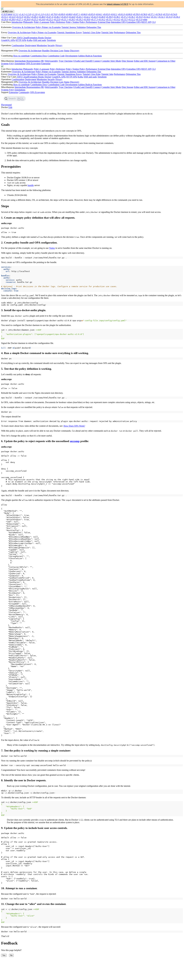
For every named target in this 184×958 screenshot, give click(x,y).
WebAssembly (51, 61)
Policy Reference (57, 22)
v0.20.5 (71, 19)
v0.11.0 (139, 19)
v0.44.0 (71, 17)
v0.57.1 (151, 14)
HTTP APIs (21, 40)
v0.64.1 (98, 14)
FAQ (11, 63)
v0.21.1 (64, 19)
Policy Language (41, 22)
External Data (104, 22)
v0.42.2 (86, 17)
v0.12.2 (131, 19)
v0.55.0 (166, 14)
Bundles (46, 50)
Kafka (29, 40)
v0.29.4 (4, 19)
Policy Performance (88, 22)
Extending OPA (133, 22)
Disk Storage (127, 61)
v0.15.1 (109, 19)
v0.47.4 (49, 17)
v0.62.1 (113, 14)
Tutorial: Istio (107, 32)
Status (66, 50)
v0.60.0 (128, 14)
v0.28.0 (12, 19)
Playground (6, 104)
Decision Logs (56, 50)
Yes (3, 955)
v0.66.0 (83, 14)
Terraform (51, 40)
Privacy (58, 45)
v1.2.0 (34, 14)
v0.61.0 (121, 14)
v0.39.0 (109, 17)
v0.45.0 (64, 17)
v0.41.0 (94, 17)
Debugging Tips (93, 27)
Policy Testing (72, 22)
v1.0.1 (47, 14)
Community (24, 92)
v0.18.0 (86, 19)
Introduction (17, 22)
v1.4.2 (22, 14)
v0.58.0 (143, 14)
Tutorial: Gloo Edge (92, 32)
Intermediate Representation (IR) (29, 61)
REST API (146, 22)
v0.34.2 (146, 17)
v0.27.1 (19, 19)
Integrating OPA (118, 22)
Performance (119, 32)
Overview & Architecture (23, 27)
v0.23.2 (49, 19)
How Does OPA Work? (74, 426)
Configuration (18, 45)
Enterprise (45, 63)
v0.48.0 (42, 17)
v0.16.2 (101, 19)
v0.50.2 (27, 17)
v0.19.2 (79, 19)
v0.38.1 (116, 17)
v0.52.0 (12, 17)
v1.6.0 (6, 14)
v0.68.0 (69, 14)
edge (145, 19)
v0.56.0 (158, 14)
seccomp (75, 441)
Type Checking (66, 61)
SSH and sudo (39, 40)
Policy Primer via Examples (48, 27)
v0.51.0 (19, 17)
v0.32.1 (161, 17)
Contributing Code (56, 56)
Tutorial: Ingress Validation (73, 27)
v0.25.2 (34, 19)
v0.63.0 (106, 14)
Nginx (52, 248)
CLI (154, 22)
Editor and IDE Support (145, 61)
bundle (31, 185)
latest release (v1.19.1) (117, 4)
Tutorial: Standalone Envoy (69, 32)
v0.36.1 (131, 17)
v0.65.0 (91, 14)
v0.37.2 (124, 17)
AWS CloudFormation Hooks (30, 37)
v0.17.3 (94, 19)
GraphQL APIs (8, 40)
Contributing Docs (38, 56)
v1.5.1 (15, 14)
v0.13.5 (124, 19)
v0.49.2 (34, 17)
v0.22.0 (56, 19)
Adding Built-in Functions (90, 56)
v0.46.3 (56, 17)
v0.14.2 (116, 19)
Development (71, 56)
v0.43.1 (79, 17)
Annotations (19, 63)
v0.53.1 (4, 17)
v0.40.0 (101, 17)
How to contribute (21, 56)
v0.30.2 (176, 17)
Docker (48, 37)
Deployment (30, 45)
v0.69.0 (61, 14)
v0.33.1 (154, 17)
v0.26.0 (27, 19)
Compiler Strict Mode (111, 61)
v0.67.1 (76, 14)
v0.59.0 (136, 14)
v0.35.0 (139, 17)
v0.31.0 (169, 17)
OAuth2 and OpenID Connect (87, 61)
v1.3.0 (28, 14)
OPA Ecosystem (33, 63)
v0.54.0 (173, 14)
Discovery (74, 50)
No (11, 955)
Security (51, 45)
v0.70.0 (54, 14)
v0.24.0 (42, 19)
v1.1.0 (41, 14)
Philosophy (28, 22)
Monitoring (42, 45)
